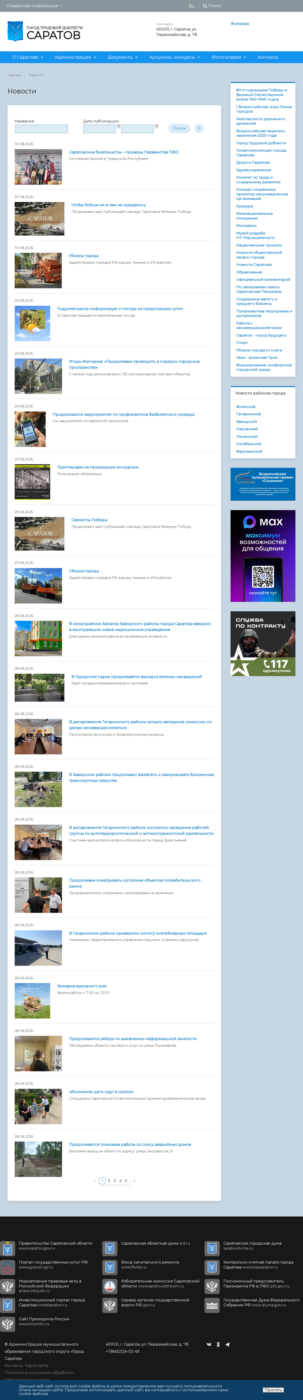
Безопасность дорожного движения (260, 121)
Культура (244, 206)
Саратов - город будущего (261, 335)
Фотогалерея (226, 57)
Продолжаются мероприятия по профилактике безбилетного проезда (123, 414)
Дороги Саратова (253, 162)
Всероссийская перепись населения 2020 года (260, 133)
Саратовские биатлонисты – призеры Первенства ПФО (124, 152)
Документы (120, 57)
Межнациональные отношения (254, 215)
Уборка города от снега (259, 350)
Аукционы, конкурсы (172, 57)
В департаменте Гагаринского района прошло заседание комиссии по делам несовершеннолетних (140, 725)
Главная (14, 75)
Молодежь (246, 225)
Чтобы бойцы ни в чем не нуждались (108, 205)
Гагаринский (248, 414)
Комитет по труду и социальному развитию (258, 179)
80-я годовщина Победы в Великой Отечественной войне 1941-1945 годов (261, 94)
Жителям (240, 24)
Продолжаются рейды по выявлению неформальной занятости (133, 1039)
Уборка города (83, 256)
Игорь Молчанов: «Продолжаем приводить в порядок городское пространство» (134, 364)
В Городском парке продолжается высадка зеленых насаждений (136, 676)
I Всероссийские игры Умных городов (264, 109)
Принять (273, 1390)
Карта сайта (36, 1365)
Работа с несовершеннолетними (259, 325)
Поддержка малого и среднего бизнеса (256, 301)
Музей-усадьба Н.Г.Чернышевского (255, 235)
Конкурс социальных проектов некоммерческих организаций (262, 194)
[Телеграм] (228, 1344)
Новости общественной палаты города (259, 254)
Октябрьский (248, 444)
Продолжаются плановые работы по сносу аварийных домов (130, 1144)
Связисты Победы (89, 520)
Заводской (246, 421)
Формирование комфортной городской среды (264, 367)
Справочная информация (32, 6)
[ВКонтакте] (210, 1344)
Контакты (268, 57)
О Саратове (25, 57)
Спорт (242, 342)
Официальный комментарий (263, 279)
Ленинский (247, 436)
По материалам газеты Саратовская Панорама (258, 289)
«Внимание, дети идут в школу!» (101, 1091)
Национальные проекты (259, 245)
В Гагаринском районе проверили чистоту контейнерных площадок (138, 933)
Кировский (247, 429)
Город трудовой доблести (261, 143)
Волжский (245, 406)
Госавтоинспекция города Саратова (261, 152)
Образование (249, 272)
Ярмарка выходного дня (82, 986)
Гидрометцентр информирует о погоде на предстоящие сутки (120, 308)
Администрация (73, 57)
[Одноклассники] (219, 1344)
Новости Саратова (254, 264)
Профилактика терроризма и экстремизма (264, 313)
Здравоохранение (253, 170)
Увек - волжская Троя (256, 357)
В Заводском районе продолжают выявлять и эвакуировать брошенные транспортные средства (141, 777)
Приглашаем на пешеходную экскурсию (98, 467)
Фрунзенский (249, 451)
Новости (36, 75)
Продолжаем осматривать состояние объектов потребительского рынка (135, 883)
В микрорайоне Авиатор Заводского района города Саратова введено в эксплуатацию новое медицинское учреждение (140, 626)
